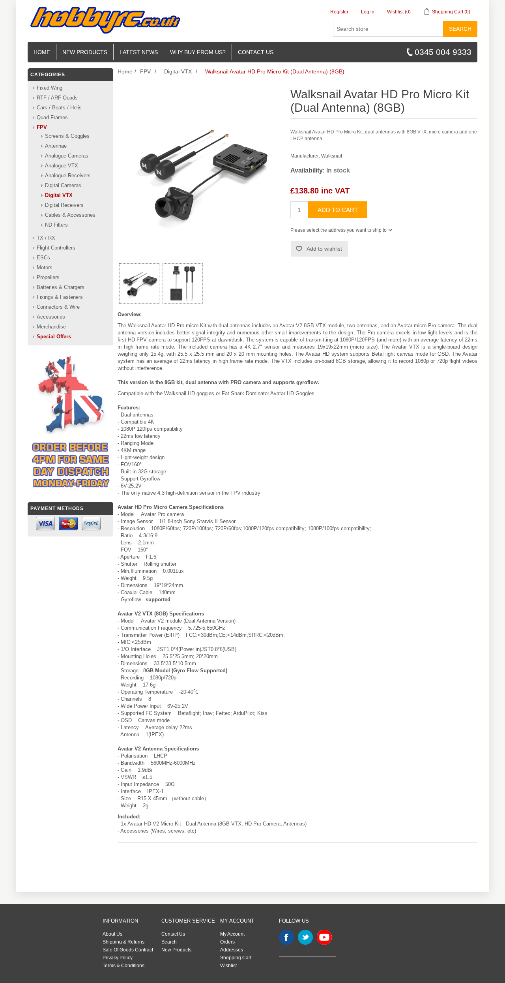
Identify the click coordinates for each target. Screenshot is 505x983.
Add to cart (338, 209)
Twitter (305, 937)
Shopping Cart (235, 957)
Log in (367, 12)
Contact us (255, 52)
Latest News (139, 52)
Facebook (286, 937)
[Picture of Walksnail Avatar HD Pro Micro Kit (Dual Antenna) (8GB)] (139, 283)
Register (339, 12)
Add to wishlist (324, 249)
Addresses (231, 950)
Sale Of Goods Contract (128, 950)
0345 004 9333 (443, 51)
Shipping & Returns (123, 942)
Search (460, 29)
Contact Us (173, 934)
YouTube (324, 937)
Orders (227, 942)
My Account (232, 934)
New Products (84, 52)
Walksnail (331, 156)
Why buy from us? (198, 52)
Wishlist (228, 965)
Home (42, 52)
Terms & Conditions (123, 965)
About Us (112, 934)
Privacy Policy (118, 957)
